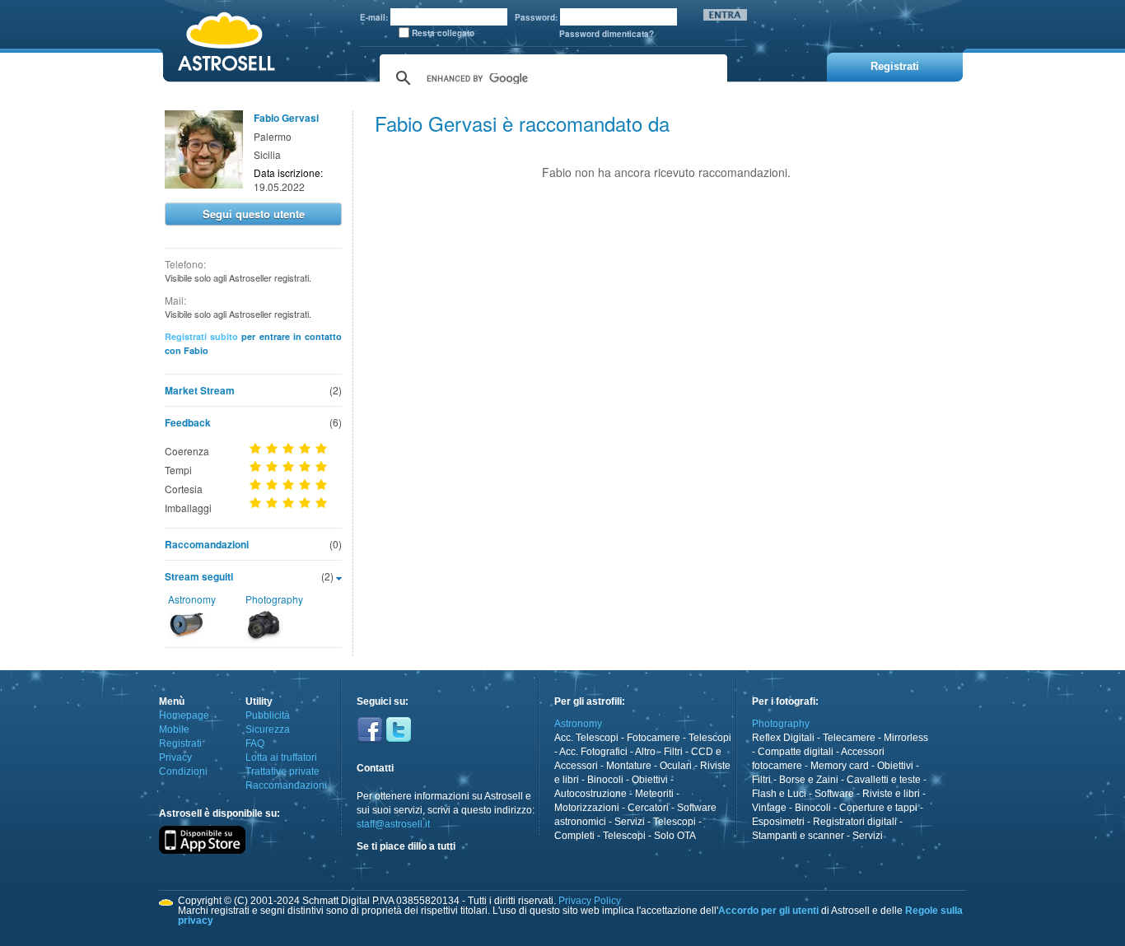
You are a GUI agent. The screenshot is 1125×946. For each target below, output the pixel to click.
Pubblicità (267, 715)
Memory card (839, 765)
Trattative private (282, 771)
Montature (628, 765)
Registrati (180, 743)
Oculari (676, 765)
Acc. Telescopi (586, 737)
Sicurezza (267, 729)
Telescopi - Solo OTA (649, 835)
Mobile (174, 729)
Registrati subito (201, 336)
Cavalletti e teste (884, 779)
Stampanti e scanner (798, 835)
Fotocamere (653, 737)
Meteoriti (654, 793)
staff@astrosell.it (393, 824)
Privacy (175, 757)
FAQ (254, 743)
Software (834, 793)
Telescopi (710, 737)
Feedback (188, 422)
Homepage (184, 715)
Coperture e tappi (878, 807)
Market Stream (200, 390)
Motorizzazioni (586, 807)
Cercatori (648, 807)
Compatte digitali (795, 751)
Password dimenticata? (606, 34)
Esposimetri (778, 821)
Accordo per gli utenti (768, 910)
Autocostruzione (590, 793)
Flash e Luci (779, 793)
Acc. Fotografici (593, 751)
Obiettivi (650, 779)
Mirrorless (906, 737)
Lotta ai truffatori (281, 757)
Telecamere (849, 737)
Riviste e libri (891, 793)
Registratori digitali (855, 821)
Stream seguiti (199, 576)
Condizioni (183, 771)
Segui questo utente (254, 213)
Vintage (769, 807)
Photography (274, 599)
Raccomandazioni (207, 544)
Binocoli (605, 779)
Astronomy (192, 599)
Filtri (673, 751)
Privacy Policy (589, 900)
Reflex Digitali (783, 737)
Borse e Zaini (808, 779)
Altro (645, 751)
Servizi (629, 821)
